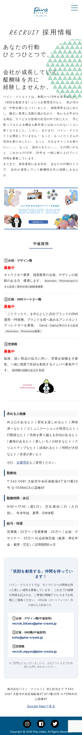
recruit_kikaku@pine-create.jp (34, 623)
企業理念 (23, 462)
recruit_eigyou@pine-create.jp (34, 651)
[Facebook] (41, 724)
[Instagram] (27, 724)
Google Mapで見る (41, 706)
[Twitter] (55, 724)
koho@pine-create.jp (27, 637)
